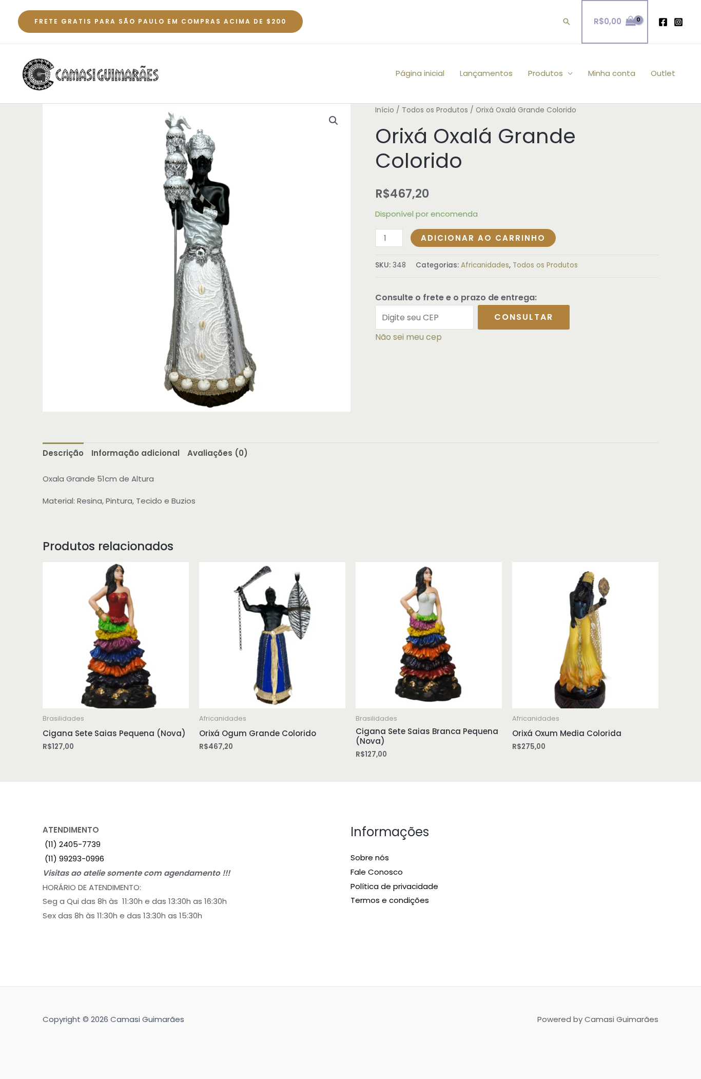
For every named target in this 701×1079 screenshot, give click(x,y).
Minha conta (611, 73)
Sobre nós (369, 857)
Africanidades (485, 265)
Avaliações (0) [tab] (217, 453)
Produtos (545, 73)
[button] (160, 21)
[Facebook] (663, 22)
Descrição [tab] (63, 453)
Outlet (663, 73)
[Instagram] (678, 22)
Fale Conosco (376, 871)
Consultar (523, 317)
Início (384, 110)
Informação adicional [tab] (135, 453)
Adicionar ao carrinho (483, 238)
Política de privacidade (394, 886)
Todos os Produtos (435, 110)
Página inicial (420, 73)
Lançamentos (486, 73)
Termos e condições (389, 900)
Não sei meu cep (408, 337)
